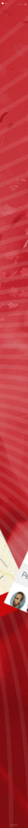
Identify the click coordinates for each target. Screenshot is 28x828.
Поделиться (20, 4)
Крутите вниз (14, 825)
